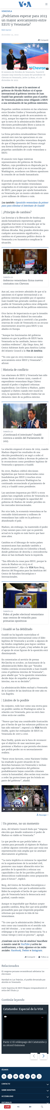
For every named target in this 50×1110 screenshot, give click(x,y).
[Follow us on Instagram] (39, 1076)
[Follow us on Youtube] (15, 1076)
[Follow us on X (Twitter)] (9, 1076)
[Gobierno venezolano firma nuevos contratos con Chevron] (25, 261)
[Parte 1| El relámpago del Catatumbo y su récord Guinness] (25, 1026)
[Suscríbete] (33, 1076)
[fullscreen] (45, 809)
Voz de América (14, 793)
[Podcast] (27, 1076)
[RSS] (21, 1076)
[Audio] (18, 1107)
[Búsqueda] (42, 1107)
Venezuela (7, 11)
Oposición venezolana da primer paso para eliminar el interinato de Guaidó (25, 204)
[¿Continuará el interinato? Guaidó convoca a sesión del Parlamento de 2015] (25, 415)
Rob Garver (6, 30)
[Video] (30, 1107)
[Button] (43, 40)
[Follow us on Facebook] (4, 1076)
